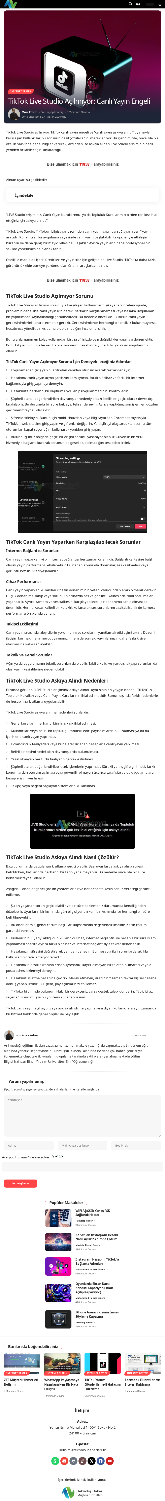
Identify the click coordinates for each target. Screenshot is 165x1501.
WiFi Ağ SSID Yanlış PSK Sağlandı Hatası (92, 1212)
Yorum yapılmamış (52, 112)
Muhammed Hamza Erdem (90, 1269)
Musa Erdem (29, 112)
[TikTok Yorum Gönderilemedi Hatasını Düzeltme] (103, 1363)
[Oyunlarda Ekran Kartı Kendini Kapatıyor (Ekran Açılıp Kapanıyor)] (58, 1293)
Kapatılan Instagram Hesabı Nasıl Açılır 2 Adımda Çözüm (96, 1237)
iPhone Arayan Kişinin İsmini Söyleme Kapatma (97, 1314)
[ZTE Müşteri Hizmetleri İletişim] (22, 1363)
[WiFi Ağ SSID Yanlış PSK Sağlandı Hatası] (58, 1218)
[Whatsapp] (55, 1461)
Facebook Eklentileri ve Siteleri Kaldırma (142, 1382)
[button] (130, 4)
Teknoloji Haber (84, 1220)
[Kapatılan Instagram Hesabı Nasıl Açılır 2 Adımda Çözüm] (58, 1242)
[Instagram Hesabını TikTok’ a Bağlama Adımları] (58, 1266)
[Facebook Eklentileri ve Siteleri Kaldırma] (143, 1363)
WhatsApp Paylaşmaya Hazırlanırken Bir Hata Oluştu (61, 1384)
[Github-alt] (73, 1461)
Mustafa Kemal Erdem (87, 1244)
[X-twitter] (92, 1461)
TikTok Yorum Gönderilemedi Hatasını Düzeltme (103, 1384)
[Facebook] (148, 1035)
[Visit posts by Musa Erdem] (14, 114)
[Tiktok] (82, 1461)
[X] (153, 1035)
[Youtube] (110, 1461)
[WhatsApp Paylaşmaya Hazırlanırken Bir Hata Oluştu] (62, 1363)
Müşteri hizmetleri (90, 1495)
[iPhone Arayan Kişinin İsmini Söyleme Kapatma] (58, 1319)
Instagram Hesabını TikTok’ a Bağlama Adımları (97, 1261)
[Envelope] (64, 1461)
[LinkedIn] (159, 1035)
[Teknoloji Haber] (11, 4)
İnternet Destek (20, 91)
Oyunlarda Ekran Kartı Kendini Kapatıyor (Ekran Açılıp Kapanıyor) (94, 1287)
